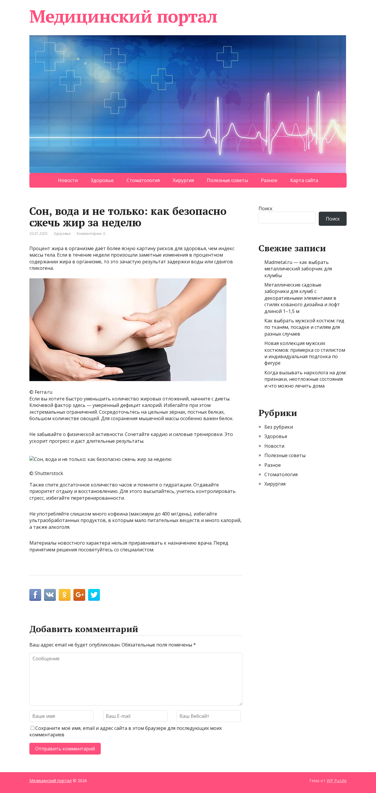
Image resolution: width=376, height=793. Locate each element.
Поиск (265, 208)
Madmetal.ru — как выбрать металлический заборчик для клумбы (298, 269)
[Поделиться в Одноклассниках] (64, 595)
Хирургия (183, 180)
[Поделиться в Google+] (79, 595)
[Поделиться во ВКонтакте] (50, 595)
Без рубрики (278, 427)
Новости (68, 180)
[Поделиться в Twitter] (94, 595)
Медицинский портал (123, 16)
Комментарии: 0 (91, 233)
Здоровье (102, 180)
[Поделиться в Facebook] (35, 595)
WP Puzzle (337, 780)
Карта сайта (304, 180)
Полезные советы (227, 180)
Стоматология (143, 180)
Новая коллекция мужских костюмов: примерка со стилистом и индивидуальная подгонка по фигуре (304, 353)
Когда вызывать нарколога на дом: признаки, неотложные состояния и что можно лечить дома (305, 379)
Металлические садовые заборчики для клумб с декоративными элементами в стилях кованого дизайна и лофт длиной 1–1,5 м (302, 298)
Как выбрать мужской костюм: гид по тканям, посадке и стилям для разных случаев (304, 327)
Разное (269, 180)
